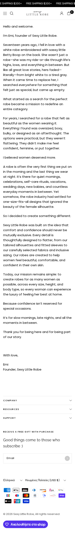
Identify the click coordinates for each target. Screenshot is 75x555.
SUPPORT (9, 418)
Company (10, 400)
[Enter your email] (67, 458)
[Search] (11, 13)
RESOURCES (11, 409)
